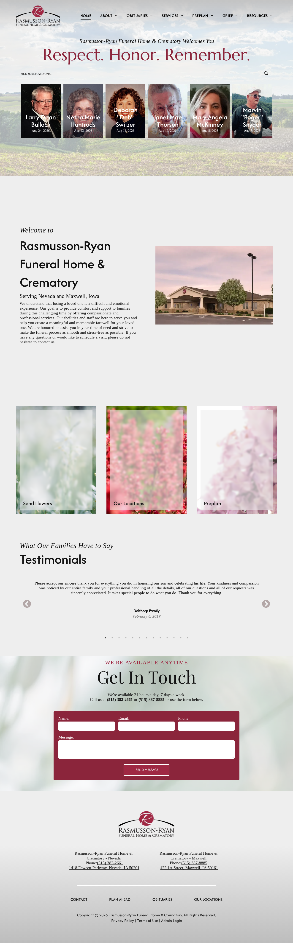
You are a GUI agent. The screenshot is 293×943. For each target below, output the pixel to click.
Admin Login (171, 920)
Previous (27, 604)
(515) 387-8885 (151, 699)
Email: (123, 718)
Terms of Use (147, 920)
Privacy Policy (122, 920)
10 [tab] (167, 637)
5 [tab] (132, 637)
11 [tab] (174, 637)
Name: (63, 718)
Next (266, 604)
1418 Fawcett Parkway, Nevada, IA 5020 (103, 867)
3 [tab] (119, 637)
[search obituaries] (267, 73)
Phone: (184, 718)
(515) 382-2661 (120, 699)
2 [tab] (112, 637)
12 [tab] (181, 637)
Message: (66, 737)
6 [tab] (139, 637)
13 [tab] (187, 637)
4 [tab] (126, 637)
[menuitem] (86, 15)
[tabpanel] (146, 593)
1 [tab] (105, 637)
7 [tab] (146, 637)
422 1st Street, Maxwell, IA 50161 (189, 867)
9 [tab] (160, 637)
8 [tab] (153, 637)
